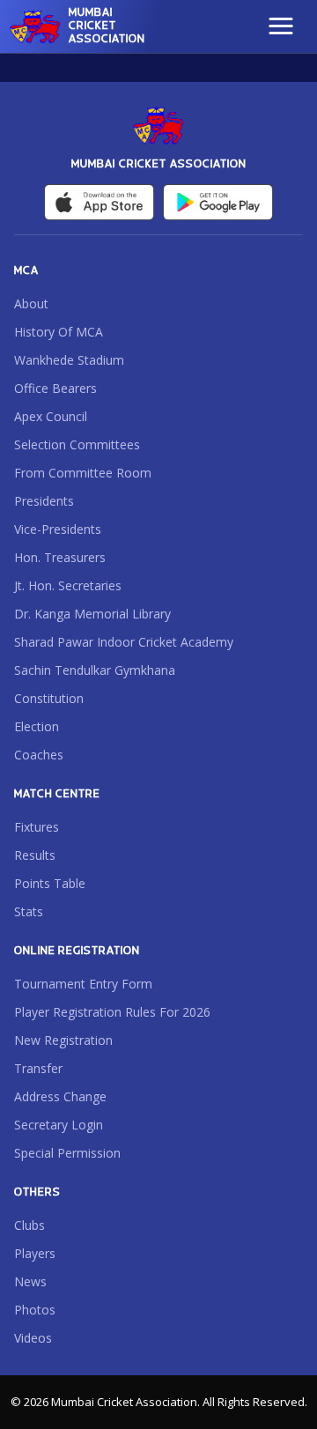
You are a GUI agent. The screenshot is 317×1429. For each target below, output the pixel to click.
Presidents (44, 500)
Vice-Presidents (57, 529)
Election (36, 726)
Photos (34, 1309)
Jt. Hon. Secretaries (68, 585)
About (31, 303)
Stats (28, 911)
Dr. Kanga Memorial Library (92, 613)
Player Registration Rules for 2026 (112, 1011)
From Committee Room (82, 472)
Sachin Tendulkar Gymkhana (94, 670)
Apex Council (50, 416)
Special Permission (67, 1152)
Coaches (38, 754)
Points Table (49, 883)
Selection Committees (77, 444)
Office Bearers (55, 388)
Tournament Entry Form (83, 983)
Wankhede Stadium (69, 360)
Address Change (60, 1096)
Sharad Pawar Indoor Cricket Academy (123, 641)
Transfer (38, 1068)
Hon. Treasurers (60, 557)
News (30, 1281)
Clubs (29, 1225)
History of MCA (58, 331)
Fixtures (36, 826)
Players (34, 1253)
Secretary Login (58, 1124)
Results (34, 855)
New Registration (63, 1040)
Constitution (49, 698)
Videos (33, 1337)
